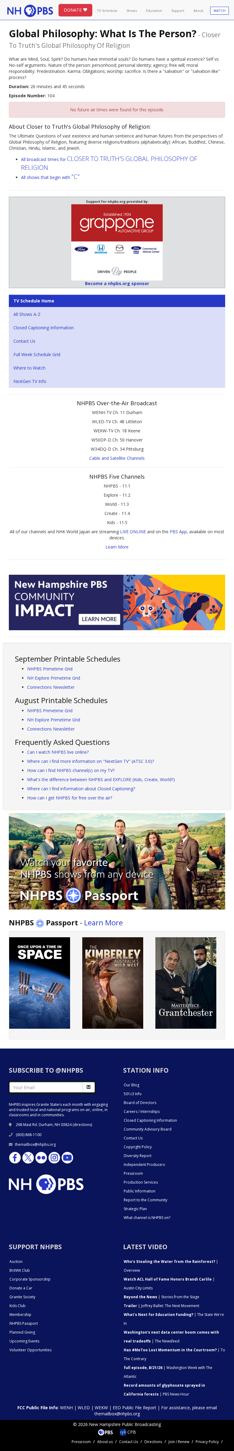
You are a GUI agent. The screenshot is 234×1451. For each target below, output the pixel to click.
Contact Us (24, 341)
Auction (16, 1261)
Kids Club (17, 1305)
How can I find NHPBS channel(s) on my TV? (71, 770)
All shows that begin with (50, 177)
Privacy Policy (207, 1441)
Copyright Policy (138, 1146)
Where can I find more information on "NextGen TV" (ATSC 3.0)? (90, 761)
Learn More (117, 547)
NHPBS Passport (23, 1323)
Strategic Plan (135, 1208)
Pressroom (133, 1173)
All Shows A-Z (27, 314)
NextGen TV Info (29, 381)
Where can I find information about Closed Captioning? (81, 789)
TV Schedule (107, 10)
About (198, 10)
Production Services (141, 1182)
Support (177, 10)
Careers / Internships (142, 1111)
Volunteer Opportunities (30, 1350)
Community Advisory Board (148, 1129)
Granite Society (22, 1296)
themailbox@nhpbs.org (35, 1144)
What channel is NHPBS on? (147, 1217)
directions (82, 1124)
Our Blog (131, 1085)
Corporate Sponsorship (30, 1279)
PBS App (178, 531)
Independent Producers (144, 1164)
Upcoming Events (24, 1341)
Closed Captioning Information (43, 328)
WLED (84, 1407)
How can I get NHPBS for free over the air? (69, 798)
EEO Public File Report (134, 1407)
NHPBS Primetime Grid (50, 669)
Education (154, 10)
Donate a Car (20, 1288)
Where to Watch (29, 368)
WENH (66, 1407)
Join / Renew (178, 1441)
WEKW (101, 1407)
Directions (153, 1441)
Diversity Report (137, 1155)
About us (105, 1441)
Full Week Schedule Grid (36, 354)
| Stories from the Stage (161, 1296)
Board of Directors (140, 1102)
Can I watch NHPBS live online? (58, 752)
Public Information (139, 1191)
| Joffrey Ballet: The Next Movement (161, 1305)
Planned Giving (22, 1332)
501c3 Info (133, 1093)
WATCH (219, 10)
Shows (131, 10)
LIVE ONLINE (133, 531)
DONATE (73, 10)
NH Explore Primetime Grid (53, 678)
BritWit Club (19, 1270)
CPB (131, 1432)
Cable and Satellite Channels (117, 458)
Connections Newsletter (51, 687)
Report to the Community (145, 1200)
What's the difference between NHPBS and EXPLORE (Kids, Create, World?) (101, 779)
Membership (20, 1314)
